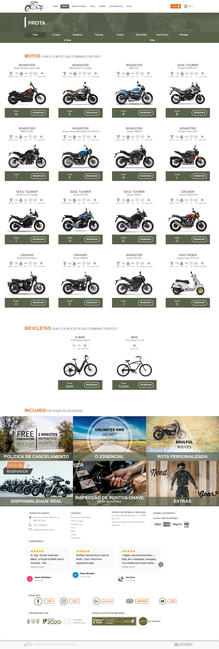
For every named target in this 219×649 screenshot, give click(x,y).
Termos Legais (77, 521)
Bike (152, 40)
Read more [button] (37, 566)
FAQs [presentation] (92, 6)
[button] (188, 6)
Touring (99, 34)
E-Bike (67, 40)
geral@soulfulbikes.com (43, 530)
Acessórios (75, 538)
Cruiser (56, 34)
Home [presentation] (55, 6)
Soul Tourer (162, 34)
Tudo (35, 34)
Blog (73, 531)
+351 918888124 (40, 525)
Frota (73, 528)
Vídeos (74, 534)
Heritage (183, 34)
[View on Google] (30, 579)
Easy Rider (141, 34)
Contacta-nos (76, 524)
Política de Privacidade (81, 517)
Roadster (77, 34)
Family (120, 34)
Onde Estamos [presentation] (79, 6)
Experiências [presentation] (116, 6)
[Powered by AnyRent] (184, 643)
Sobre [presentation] (102, 6)
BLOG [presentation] (129, 6)
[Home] (35, 6)
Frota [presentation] (65, 6)
